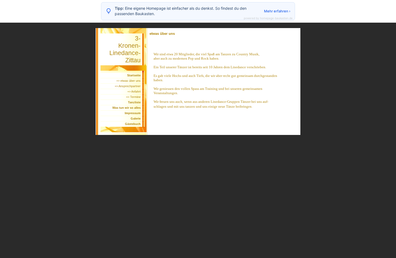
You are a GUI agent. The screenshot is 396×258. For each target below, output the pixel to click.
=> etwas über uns (128, 80)
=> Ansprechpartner (128, 86)
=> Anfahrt (134, 91)
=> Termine (133, 97)
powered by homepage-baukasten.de (268, 18)
